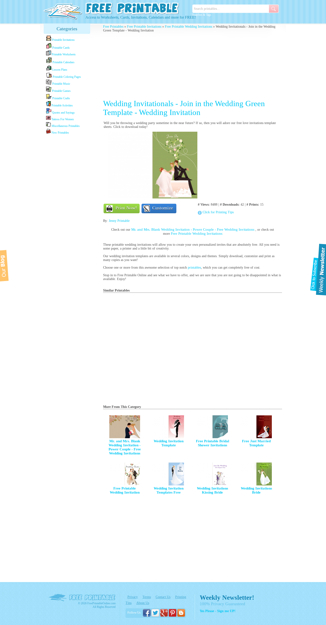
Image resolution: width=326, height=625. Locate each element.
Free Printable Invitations (144, 26)
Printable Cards (61, 47)
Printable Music (61, 83)
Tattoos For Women (62, 119)
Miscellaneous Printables (65, 126)
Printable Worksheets (63, 54)
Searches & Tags (201, 14)
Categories (67, 28)
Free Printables (113, 26)
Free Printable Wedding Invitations (188, 26)
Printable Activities (62, 105)
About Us (142, 603)
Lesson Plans (59, 69)
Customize (162, 207)
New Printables (60, 132)
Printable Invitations (63, 40)
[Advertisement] (67, 210)
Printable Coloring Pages (66, 76)
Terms (146, 597)
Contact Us (163, 597)
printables (194, 267)
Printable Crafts (61, 98)
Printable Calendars (63, 62)
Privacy (132, 597)
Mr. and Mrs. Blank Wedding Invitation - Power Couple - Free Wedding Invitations (193, 229)
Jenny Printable (119, 221)
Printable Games (61, 91)
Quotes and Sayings (63, 112)
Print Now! (126, 207)
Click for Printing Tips (218, 212)
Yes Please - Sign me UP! (218, 611)
